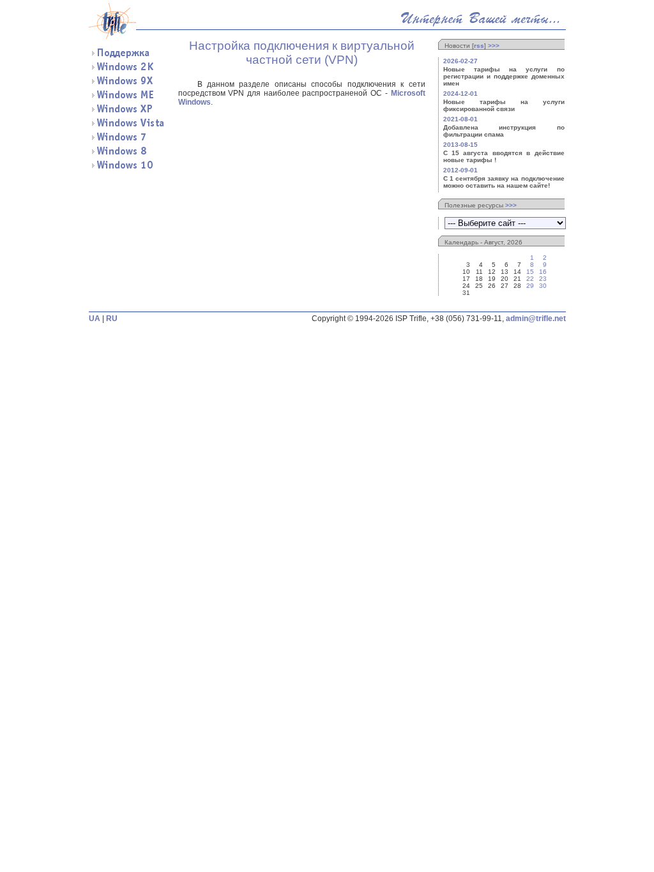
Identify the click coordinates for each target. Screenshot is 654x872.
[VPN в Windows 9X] (127, 83)
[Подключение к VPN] (127, 55)
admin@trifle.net (536, 318)
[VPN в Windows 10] (127, 167)
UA (94, 318)
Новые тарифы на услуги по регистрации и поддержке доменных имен (504, 76)
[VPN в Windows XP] (127, 111)
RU (112, 318)
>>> (493, 45)
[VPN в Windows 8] (127, 153)
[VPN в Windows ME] (127, 97)
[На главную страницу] (112, 36)
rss (479, 45)
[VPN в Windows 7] (127, 139)
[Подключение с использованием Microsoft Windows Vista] (127, 125)
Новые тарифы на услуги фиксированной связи (504, 105)
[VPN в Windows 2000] (127, 69)
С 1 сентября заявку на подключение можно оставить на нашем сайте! (504, 182)
